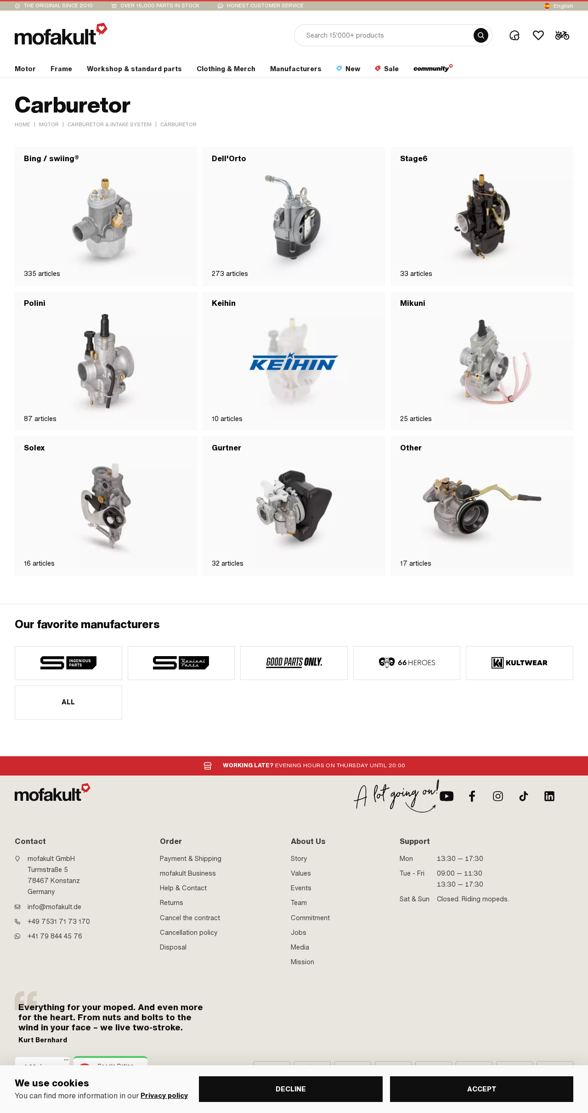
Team (299, 902)
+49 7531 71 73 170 (59, 921)
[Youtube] (446, 796)
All (68, 702)
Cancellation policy (189, 932)
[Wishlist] (538, 35)
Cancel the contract (190, 917)
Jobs (298, 932)
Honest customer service (265, 6)
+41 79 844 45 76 (55, 936)
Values (301, 873)
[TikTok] (523, 796)
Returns (171, 902)
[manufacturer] (68, 663)
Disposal (173, 947)
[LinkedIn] (549, 796)
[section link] (433, 71)
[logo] (61, 33)
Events (301, 888)
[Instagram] (498, 796)
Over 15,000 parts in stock (159, 6)
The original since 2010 (58, 6)
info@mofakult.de (54, 906)
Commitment (310, 917)
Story (299, 858)
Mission (302, 962)
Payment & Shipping (190, 858)
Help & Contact (183, 888)
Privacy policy (164, 1096)
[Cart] (562, 35)
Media (300, 947)
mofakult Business (188, 873)
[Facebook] (472, 796)
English (563, 6)
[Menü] (66, 1062)
